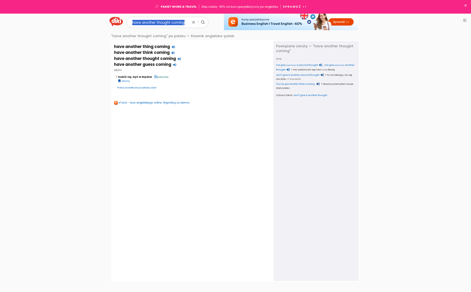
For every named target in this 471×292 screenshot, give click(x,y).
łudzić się (125, 77)
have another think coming (142, 52)
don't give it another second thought (297, 75)
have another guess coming (142, 64)
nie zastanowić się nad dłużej (314, 69)
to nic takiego (335, 75)
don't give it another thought (310, 95)
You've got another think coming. (295, 84)
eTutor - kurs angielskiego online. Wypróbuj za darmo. (154, 102)
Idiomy (126, 81)
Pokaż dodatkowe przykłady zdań (136, 87)
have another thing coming (142, 46)
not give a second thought (297, 65)
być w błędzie (142, 77)
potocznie (162, 77)
